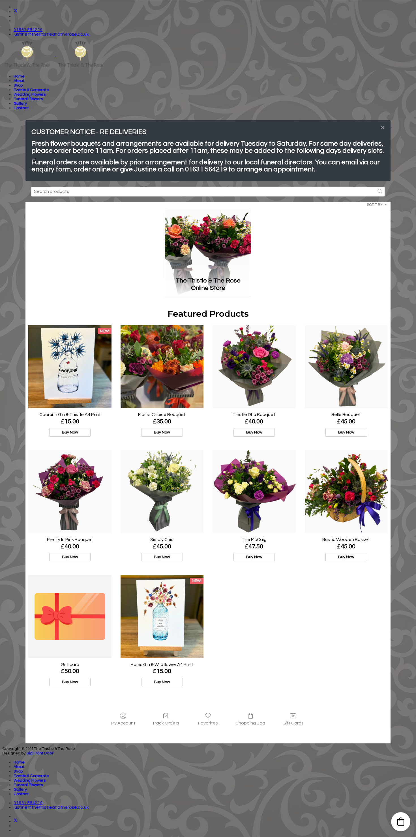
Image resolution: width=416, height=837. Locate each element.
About (19, 81)
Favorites (208, 723)
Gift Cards (293, 723)
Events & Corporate (31, 90)
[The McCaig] (254, 491)
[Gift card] (69, 616)
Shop (18, 85)
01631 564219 (28, 29)
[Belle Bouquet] (346, 366)
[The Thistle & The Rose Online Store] (208, 242)
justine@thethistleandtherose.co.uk (51, 34)
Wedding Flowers (30, 94)
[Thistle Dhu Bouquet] (254, 366)
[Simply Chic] (162, 491)
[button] (400, 821)
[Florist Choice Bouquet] (162, 366)
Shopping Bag (250, 723)
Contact (21, 108)
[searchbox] (208, 192)
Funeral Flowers (28, 99)
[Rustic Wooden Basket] (346, 491)
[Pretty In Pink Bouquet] (69, 491)
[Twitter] (16, 11)
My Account (123, 723)
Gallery (20, 103)
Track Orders (165, 723)
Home (19, 76)
